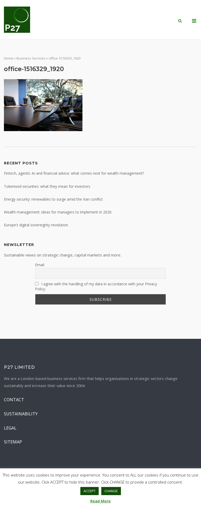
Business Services (31, 58)
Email (39, 264)
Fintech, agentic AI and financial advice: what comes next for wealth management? (74, 173)
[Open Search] (180, 21)
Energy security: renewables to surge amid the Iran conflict (53, 199)
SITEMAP (13, 442)
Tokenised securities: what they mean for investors (47, 186)
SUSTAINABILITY (21, 414)
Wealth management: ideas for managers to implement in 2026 (57, 212)
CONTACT (14, 400)
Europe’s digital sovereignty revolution (36, 224)
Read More (100, 500)
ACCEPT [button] (89, 491)
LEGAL (10, 428)
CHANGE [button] (111, 491)
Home (8, 58)
